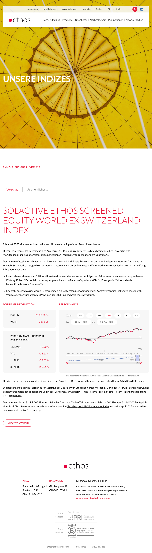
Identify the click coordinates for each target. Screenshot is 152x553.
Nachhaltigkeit (98, 20)
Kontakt (86, 9)
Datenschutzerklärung (58, 547)
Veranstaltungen (69, 9)
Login (118, 9)
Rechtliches (80, 547)
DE (109, 9)
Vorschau (12, 189)
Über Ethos (81, 20)
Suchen (134, 9)
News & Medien (134, 20)
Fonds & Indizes (51, 20)
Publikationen (115, 20)
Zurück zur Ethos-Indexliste (22, 167)
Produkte (67, 20)
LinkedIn (141, 9)
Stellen (99, 9)
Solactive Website (18, 423)
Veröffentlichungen (38, 189)
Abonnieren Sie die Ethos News (93, 498)
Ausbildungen (49, 9)
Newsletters (32, 9)
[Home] (19, 21)
